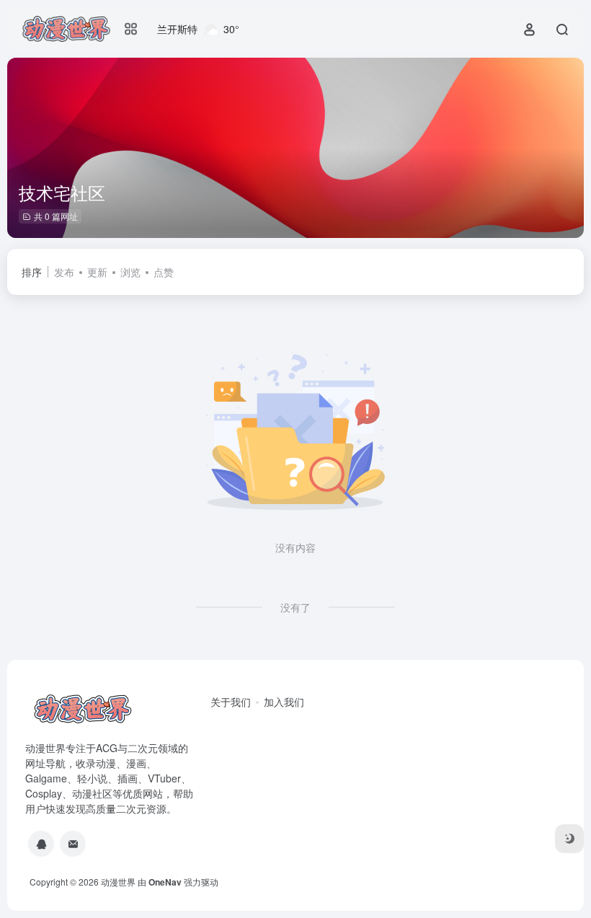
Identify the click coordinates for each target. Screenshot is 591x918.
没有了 (295, 607)
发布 (64, 272)
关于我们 (230, 701)
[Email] (73, 844)
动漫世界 (118, 881)
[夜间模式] (569, 838)
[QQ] (41, 844)
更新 (97, 272)
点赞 (164, 272)
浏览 (130, 272)
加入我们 (284, 701)
